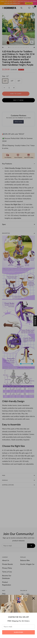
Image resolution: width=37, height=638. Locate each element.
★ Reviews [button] (35, 321)
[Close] (33, 598)
